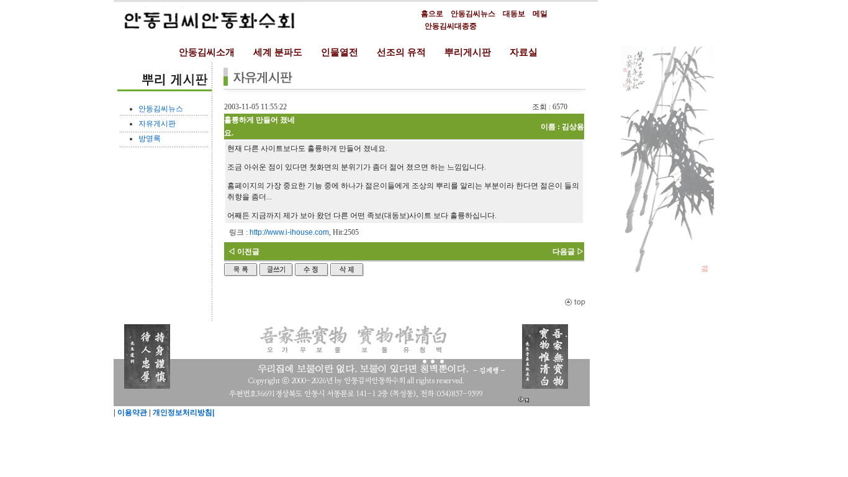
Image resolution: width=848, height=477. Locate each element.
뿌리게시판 (467, 52)
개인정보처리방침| (182, 412)
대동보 (514, 13)
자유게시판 (157, 123)
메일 (540, 13)
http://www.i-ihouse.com (289, 232)
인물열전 (339, 52)
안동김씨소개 (207, 52)
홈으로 (432, 13)
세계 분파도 (277, 52)
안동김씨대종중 (451, 26)
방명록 (149, 138)
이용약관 (131, 412)
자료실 (524, 52)
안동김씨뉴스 (473, 13)
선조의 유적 (401, 52)
